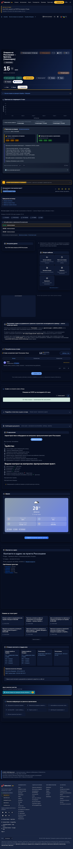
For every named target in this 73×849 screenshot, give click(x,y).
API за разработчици (36, 805)
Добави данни (29, 78)
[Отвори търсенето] (52, 2)
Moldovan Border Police (9, 202)
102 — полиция (9, 658)
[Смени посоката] (63, 16)
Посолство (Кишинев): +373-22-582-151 (15, 671)
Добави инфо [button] (60, 2)
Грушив (47, 789)
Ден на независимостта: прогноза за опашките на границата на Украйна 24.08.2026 (60, 619)
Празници (43, 2)
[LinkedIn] (2, 815)
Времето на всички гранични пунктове (37, 537)
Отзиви (34, 217)
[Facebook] (6, 812)
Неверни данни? (41, 78)
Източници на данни (64, 796)
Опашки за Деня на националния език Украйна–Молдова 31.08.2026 (12, 618)
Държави (20, 792)
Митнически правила (37, 789)
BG (66, 2)
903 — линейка (25, 660)
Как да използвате (36, 801)
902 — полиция (25, 658)
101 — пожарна (9, 663)
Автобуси (20, 800)
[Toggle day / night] (70, 2)
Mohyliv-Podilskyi (9, 572)
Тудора (47, 791)
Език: (2, 838)
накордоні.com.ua (7, 800)
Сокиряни (7, 568)
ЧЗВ (19, 804)
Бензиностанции (22, 815)
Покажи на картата (30, 561)
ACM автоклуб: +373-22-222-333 (61, 654)
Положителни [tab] (36, 358)
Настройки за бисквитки (65, 792)
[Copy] (12, 68)
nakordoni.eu (6, 795)
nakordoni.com (6, 797)
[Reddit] (6, 815)
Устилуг (48, 794)
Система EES (35, 794)
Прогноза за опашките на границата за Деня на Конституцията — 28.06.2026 (11, 630)
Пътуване (25, 217)
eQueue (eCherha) (8, 200)
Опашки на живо (22, 789)
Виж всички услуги (54, 287)
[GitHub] (9, 815)
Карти (29, 2)
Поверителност (63, 791)
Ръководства (36, 2)
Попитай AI (19, 81)
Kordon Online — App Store (9, 819)
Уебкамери (20, 794)
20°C (60, 52)
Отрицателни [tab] (59, 358)
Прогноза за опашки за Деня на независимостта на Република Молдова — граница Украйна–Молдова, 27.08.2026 (34, 620)
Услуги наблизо (21, 807)
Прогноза (16, 217)
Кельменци (8, 566)
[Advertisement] (36, 29)
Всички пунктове (22, 791)
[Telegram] (2, 812)
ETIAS (33, 796)
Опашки (16, 2)
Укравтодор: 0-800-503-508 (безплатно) (44, 654)
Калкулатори (21, 818)
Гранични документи (37, 787)
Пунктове (49, 2)
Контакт (62, 802)
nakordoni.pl (6, 802)
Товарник (48, 792)
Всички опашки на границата (16, 16)
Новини (20, 798)
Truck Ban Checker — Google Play (9, 828)
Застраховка (23, 2)
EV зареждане (21, 813)
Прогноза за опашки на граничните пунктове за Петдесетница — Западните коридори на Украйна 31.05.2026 (59, 631)
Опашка (6, 217)
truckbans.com (6, 805)
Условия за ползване (65, 789)
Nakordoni (8, 2)
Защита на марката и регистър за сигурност (8, 808)
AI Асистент (21, 805)
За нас (61, 787)
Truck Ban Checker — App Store (8, 825)
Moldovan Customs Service (10, 204)
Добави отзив (65, 353)
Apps (19, 787)
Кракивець (48, 787)
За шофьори (21, 811)
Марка (61, 794)
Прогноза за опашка (23, 235)
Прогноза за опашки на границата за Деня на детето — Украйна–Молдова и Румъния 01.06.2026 (36, 630)
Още (55, 2)
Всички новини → (36, 639)
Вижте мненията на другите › (9, 191)
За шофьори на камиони (23, 809)
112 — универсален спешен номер (11, 656)
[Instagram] (12, 812)
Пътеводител (35, 799)
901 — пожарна (25, 663)
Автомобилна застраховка (35, 791)
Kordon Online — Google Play (9, 822)
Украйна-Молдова (29, 16)
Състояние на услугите (65, 804)
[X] (9, 812)
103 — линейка (9, 660)
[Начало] (1, 17)
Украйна (6, 16)
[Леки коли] (54, 16)
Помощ (61, 798)
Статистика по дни (32, 235)
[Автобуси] (57, 16)
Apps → (3, 831)
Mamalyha (7, 569)
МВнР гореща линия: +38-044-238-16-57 (15, 673)
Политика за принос (64, 800)
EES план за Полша (36, 797)
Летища (20, 802)
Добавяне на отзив (36, 439)
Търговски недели (36, 803)
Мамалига (7, 571)
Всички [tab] (13, 358)
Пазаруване (21, 816)
